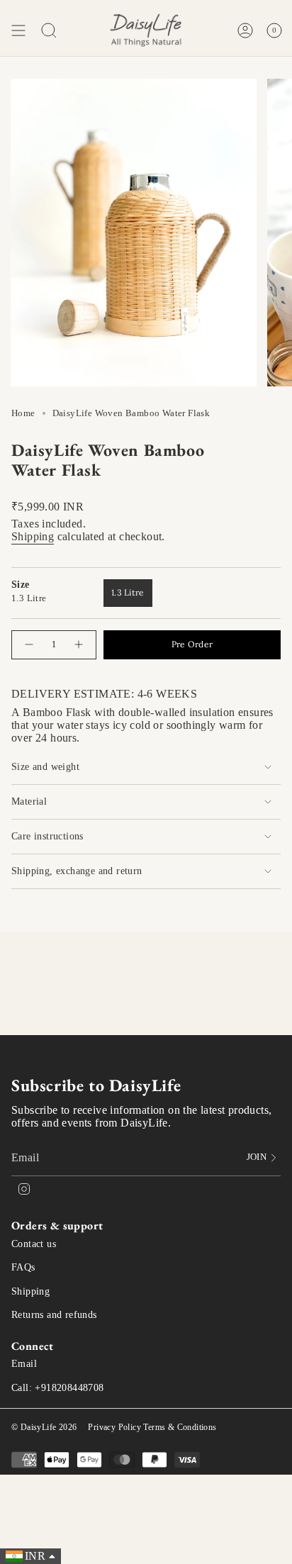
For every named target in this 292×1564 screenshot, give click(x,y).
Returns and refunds (54, 1314)
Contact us (33, 1244)
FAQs (23, 1267)
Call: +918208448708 (57, 1388)
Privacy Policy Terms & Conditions (152, 1427)
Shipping (32, 536)
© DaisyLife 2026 (44, 1427)
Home (23, 413)
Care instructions (47, 836)
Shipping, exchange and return (76, 871)
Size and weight (45, 766)
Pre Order (192, 644)
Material (29, 801)
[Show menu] (18, 30)
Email (24, 1363)
